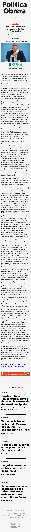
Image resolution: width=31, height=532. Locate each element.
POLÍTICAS (15, 24)
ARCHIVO (25, 515)
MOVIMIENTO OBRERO (9, 512)
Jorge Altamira (18, 35)
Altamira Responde (15, 519)
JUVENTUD (22, 513)
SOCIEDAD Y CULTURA (12, 513)
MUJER (18, 512)
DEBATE (19, 515)
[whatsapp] (21, 64)
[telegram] (17, 64)
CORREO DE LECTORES (9, 515)
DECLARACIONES (12, 517)
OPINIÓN (20, 517)
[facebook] (10, 64)
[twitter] (13, 64)
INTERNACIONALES (19, 510)
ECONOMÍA (25, 512)
